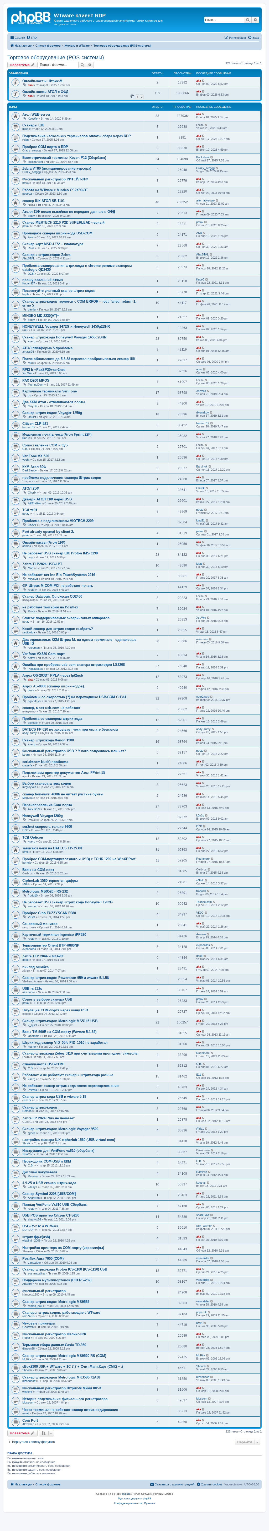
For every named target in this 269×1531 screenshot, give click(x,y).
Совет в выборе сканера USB (47, 999)
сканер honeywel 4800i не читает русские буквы (62, 794)
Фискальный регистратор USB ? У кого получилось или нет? (74, 751)
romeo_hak (35, 1305)
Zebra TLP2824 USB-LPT (42, 564)
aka (30, 85)
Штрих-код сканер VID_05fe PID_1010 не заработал (64, 1043)
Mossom (27, 1402)
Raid (31, 248)
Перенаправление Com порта (47, 805)
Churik (32, 492)
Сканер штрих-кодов (39, 1107)
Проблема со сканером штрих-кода (52, 719)
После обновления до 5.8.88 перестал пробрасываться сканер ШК (78, 359)
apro (199, 369)
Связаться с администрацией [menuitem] (174, 1484)
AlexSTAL (28, 258)
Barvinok (202, 466)
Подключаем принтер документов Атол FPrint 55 (63, 773)
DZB (31, 273)
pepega (27, 193)
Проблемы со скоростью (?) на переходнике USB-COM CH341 (74, 697)
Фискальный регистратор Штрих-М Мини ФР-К (61, 1388)
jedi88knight (35, 161)
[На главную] (31, 17)
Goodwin (28, 1326)
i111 (198, 1074)
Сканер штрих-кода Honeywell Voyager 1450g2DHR (64, 337)
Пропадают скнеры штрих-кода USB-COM (57, 233)
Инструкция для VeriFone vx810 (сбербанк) (58, 1151)
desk (31, 690)
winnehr (27, 1391)
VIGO (31, 917)
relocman (34, 647)
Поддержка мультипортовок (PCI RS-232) (56, 1280)
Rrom (31, 611)
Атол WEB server (36, 114)
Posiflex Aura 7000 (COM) (43, 1259)
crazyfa (27, 765)
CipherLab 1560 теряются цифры (50, 881)
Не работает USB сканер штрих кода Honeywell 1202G (67, 902)
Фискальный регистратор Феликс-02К (54, 1334)
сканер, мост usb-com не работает (51, 708)
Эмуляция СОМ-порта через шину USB (55, 1010)
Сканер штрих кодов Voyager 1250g (52, 413)
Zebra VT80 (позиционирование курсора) (56, 168)
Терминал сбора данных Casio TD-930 (54, 1345)
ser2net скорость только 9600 (47, 827)
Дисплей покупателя (39, 1172)
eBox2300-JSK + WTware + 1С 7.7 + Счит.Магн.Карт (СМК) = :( (72, 1366)
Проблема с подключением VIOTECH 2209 (58, 521)
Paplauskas (35, 668)
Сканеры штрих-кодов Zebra (46, 255)
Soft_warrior (204, 1225)
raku (25, 330)
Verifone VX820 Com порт (43, 654)
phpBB (126, 1493)
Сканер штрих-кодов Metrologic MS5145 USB (59, 1021)
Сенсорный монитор (40, 924)
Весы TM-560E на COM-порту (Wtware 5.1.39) (59, 1032)
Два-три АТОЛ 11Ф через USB (47, 499)
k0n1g (200, 815)
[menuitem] (31, 38)
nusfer (32, 1046)
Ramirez (33, 1176)
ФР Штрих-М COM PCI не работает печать (57, 586)
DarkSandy (29, 470)
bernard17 (28, 427)
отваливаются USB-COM (43, 1064)
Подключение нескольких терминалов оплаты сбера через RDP (76, 136)
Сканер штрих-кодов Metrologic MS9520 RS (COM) (64, 1356)
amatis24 (28, 351)
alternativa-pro (205, 200)
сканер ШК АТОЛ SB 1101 (43, 201)
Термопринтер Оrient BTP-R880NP (50, 945)
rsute (31, 589)
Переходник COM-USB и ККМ (46, 1161)
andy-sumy (29, 733)
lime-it (26, 438)
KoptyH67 (28, 283)
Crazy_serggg (31, 150)
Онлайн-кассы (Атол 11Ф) (43, 542)
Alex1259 (34, 809)
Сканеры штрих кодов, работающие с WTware (61, 1313)
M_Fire (26, 1359)
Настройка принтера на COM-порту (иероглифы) (63, 1248)
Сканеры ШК (33, 125)
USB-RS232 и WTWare (40, 1226)
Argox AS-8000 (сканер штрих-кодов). (53, 686)
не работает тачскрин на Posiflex (50, 607)
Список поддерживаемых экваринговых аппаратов (66, 618)
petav (31, 215)
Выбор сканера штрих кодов (46, 783)
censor (26, 1100)
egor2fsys (34, 701)
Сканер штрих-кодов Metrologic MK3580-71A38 (61, 1377)
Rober (26, 1337)
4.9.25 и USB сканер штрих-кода (49, 1183)
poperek (201, 1312)
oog (30, 557)
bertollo (27, 862)
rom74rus (28, 1316)
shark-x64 (34, 1219)
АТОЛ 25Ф (30, 488)
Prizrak (32, 1089)
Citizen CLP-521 (35, 424)
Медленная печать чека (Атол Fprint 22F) (56, 434)
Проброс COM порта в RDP (45, 147)
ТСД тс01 (29, 510)
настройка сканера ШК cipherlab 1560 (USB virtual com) (68, 1140)
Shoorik (27, 1370)
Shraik (26, 1143)
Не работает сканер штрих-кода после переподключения (70, 1086)
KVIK (199, 1323)
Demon (27, 1110)
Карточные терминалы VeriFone (49, 391)
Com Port (30, 1420)
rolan (25, 139)
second (32, 906)
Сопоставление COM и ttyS (45, 445)
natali (25, 1413)
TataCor (27, 1154)
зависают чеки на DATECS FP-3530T (52, 848)
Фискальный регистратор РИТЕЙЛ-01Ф (55, 179)
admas (26, 546)
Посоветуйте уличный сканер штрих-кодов (58, 291)
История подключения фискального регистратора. (65, 1399)
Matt (30, 568)
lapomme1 (34, 1035)
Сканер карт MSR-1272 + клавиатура (52, 244)
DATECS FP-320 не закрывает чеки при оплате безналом (70, 729)
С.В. (25, 448)
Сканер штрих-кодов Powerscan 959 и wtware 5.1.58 (65, 978)
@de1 (31, 1133)
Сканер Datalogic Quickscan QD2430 (52, 596)
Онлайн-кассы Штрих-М (42, 81)
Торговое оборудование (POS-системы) (55, 57)
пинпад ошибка (35, 967)
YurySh (32, 406)
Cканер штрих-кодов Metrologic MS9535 (55, 1302)
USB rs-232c (32, 989)
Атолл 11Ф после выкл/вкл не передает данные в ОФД (68, 212)
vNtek (26, 884)
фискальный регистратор (44, 1291)
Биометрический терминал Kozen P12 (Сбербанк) (64, 158)
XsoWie (33, 118)
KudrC (200, 279)
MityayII (33, 578)
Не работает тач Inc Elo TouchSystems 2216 (58, 575)
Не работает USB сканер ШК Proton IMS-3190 (60, 553)
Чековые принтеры (38, 1323)
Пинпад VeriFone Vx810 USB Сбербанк (54, 1205)
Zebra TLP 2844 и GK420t (42, 956)
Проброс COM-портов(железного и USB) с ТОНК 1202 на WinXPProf (78, 859)
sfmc (25, 851)
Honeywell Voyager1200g (42, 816)
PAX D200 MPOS (35, 380)
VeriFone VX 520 (35, 456)
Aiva (30, 237)
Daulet (32, 417)
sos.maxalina (36, 1273)
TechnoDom (35, 384)
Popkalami (202, 157)
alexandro (28, 992)
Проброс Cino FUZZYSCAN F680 (49, 913)
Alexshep (28, 1424)
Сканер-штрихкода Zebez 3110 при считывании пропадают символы (80, 1053)
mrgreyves (29, 787)
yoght (25, 459)
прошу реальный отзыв (42, 280)
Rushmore (203, 858)
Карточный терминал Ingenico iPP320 (54, 935)
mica (25, 128)
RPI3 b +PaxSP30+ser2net (43, 370)
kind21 (32, 524)
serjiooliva (28, 632)
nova (25, 182)
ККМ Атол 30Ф (34, 467)
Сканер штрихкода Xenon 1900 (48, 740)
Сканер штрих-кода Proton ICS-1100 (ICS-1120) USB (64, 1269)
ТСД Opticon (32, 837)
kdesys (32, 1187)
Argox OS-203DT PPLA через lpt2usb (52, 675)
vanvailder (34, 1262)
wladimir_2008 (31, 1240)
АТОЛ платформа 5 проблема (47, 348)
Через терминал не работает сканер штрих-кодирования (70, 1410)
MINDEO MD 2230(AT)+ (40, 316)
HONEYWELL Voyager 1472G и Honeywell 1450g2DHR (66, 326)
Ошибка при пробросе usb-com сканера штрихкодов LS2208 (73, 665)
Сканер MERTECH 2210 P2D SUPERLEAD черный (63, 222)
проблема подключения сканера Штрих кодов (61, 478)
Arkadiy (27, 1283)
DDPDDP (28, 1229)
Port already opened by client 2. (48, 532)
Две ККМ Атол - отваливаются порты (53, 402)
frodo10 (33, 895)
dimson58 (28, 1348)
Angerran (34, 1197)
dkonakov (202, 412)
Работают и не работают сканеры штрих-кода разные (67, 1075)
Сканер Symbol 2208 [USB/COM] (49, 1194)
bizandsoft (28, 1380)
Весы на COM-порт (38, 870)
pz (29, 395)
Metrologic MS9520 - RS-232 (45, 891)
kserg (31, 341)
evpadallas (29, 949)
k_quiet (32, 1025)
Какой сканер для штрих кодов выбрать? (57, 629)
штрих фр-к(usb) (36, 1237)
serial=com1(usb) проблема (45, 762)
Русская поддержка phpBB (134, 1498)
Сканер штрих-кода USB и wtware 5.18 (54, 1097)
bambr (32, 309)
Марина (27, 797)
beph (25, 294)
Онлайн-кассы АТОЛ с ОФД (45, 92)
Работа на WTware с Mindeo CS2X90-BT (55, 190)
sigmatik (33, 722)
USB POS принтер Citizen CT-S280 (50, 1215)
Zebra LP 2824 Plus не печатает (48, 1118)
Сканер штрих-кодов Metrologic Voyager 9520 (60, 1129)
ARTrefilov (34, 503)
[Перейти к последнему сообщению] (203, 80)
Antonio (201, 934)
